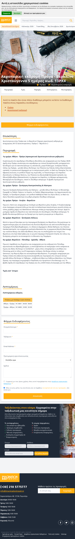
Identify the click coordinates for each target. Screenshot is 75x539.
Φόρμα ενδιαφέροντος (37, 125)
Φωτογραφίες (66, 90)
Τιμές (23, 90)
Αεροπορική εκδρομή (61, 84)
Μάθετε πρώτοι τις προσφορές (52, 486)
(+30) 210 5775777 (13, 487)
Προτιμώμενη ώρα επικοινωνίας (16, 356)
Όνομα (7, 443)
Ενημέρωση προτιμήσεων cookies (13, 536)
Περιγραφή (8, 90)
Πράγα (43, 84)
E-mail (7, 450)
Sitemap (63, 534)
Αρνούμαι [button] (17, 13)
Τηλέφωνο (8, 337)
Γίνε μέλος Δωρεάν (41, 453)
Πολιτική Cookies (53, 534)
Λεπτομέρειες (52, 90)
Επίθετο (30, 443)
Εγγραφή (67, 490)
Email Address (9, 346)
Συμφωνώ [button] (6, 13)
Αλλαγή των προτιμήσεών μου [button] (34, 13)
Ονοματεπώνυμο (11, 327)
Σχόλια (6, 366)
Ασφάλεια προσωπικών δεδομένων (35, 534)
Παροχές (37, 90)
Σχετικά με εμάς (7, 534)
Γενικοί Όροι (18, 534)
